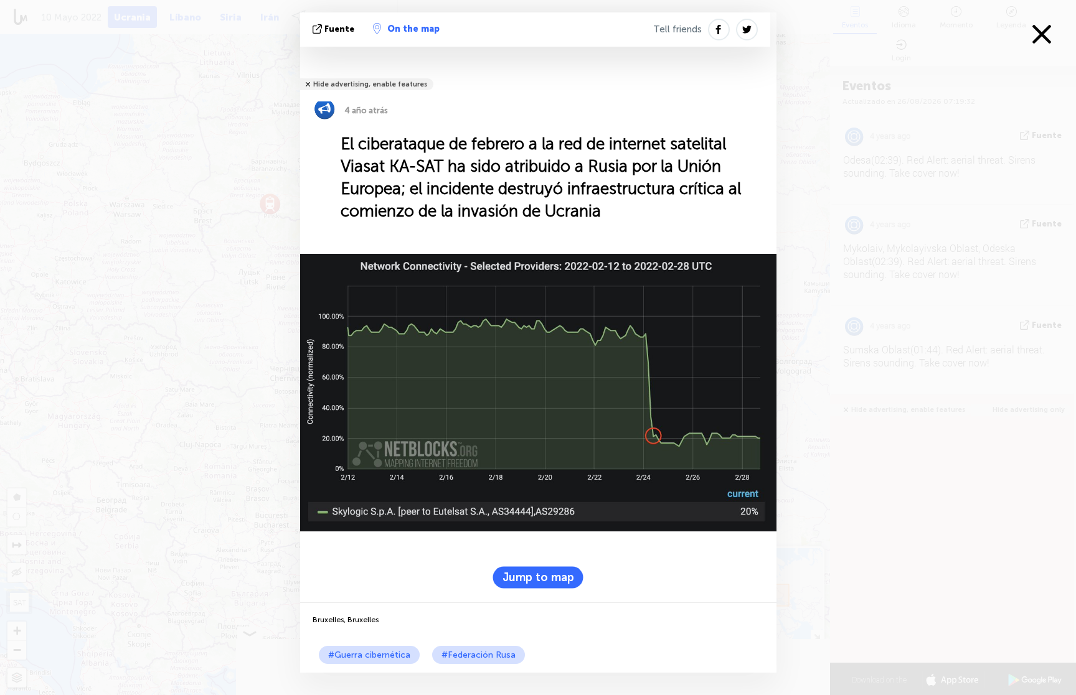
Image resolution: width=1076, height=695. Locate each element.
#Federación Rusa (478, 655)
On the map (413, 29)
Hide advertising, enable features (370, 84)
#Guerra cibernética (369, 655)
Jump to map (538, 577)
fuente (339, 29)
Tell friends (677, 29)
